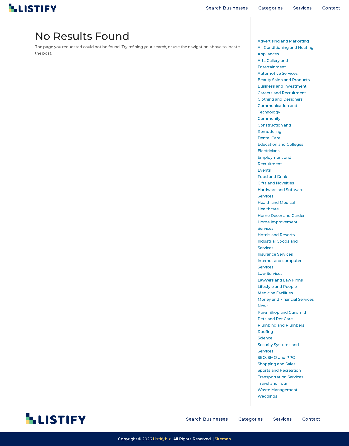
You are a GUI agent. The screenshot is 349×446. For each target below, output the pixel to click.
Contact (331, 8)
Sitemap (223, 439)
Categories (270, 8)
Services (302, 8)
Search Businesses (227, 8)
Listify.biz (162, 439)
